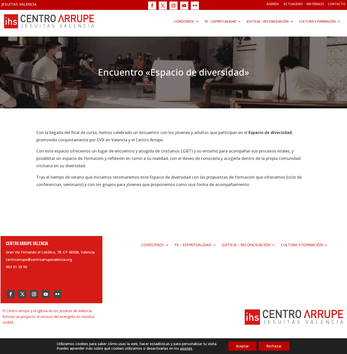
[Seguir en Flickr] (195, 6)
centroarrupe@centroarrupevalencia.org (39, 259)
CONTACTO (336, 4)
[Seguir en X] (163, 6)
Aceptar (242, 346)
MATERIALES (315, 4)
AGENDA (272, 4)
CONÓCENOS (184, 21)
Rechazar (274, 346)
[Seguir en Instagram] (173, 6)
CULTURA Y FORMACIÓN (317, 21)
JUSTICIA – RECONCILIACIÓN (268, 21)
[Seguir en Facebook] (152, 6)
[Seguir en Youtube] (184, 6)
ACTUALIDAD (293, 4)
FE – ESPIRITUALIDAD (220, 21)
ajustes (186, 348)
